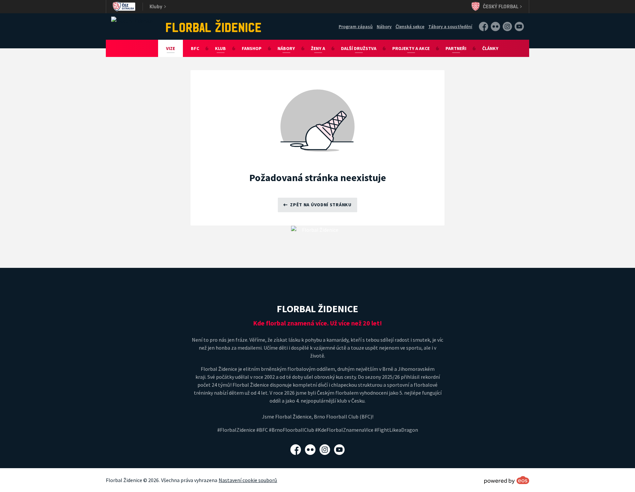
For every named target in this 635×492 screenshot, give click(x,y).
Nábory (384, 26)
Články (490, 48)
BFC (195, 48)
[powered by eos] (506, 480)
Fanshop (252, 48)
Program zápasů (356, 26)
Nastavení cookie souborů (248, 480)
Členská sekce (410, 26)
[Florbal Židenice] (213, 25)
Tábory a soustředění (450, 26)
